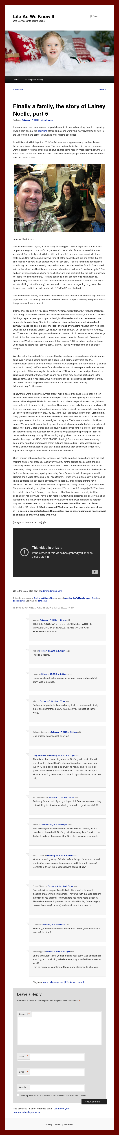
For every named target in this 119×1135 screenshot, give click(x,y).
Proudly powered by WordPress (59, 1124)
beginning (43, 130)
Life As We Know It (33, 16)
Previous (18, 89)
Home (16, 79)
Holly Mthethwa (39, 755)
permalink (42, 600)
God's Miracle (79, 598)
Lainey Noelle (92, 598)
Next (102, 89)
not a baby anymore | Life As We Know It (63, 982)
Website (22, 1086)
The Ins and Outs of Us (44, 598)
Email (23, 1071)
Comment (24, 1014)
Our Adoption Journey (33, 79)
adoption (68, 598)
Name (23, 1056)
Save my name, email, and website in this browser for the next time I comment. (53, 1095)
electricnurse (47, 120)
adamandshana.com (51, 590)
